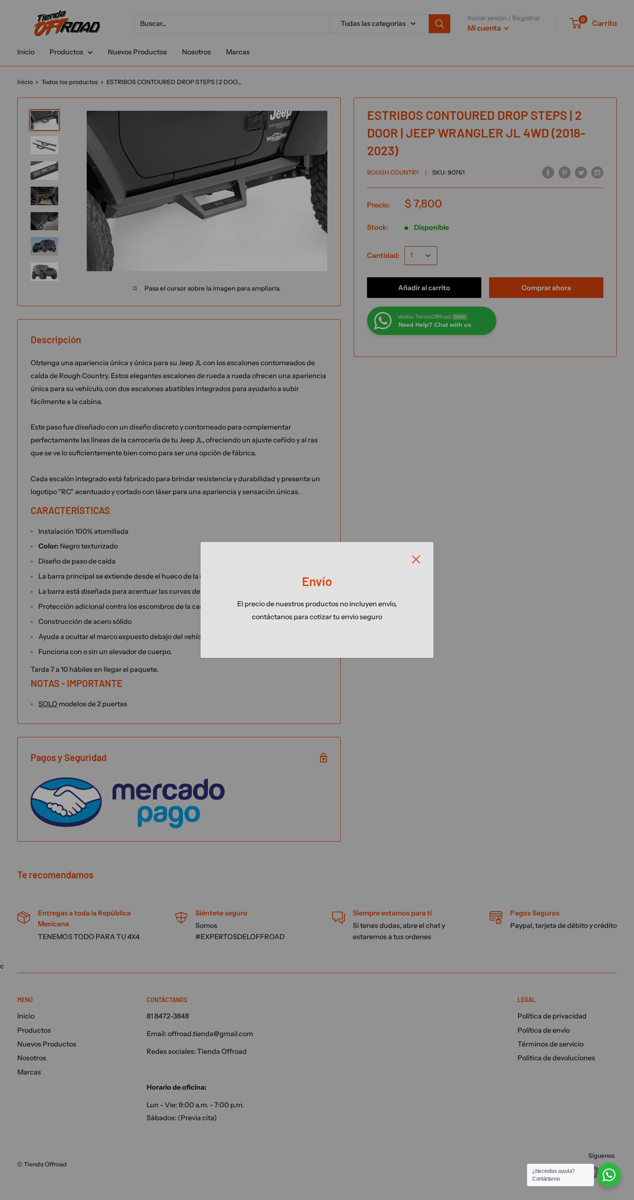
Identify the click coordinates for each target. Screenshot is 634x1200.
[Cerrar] (416, 558)
